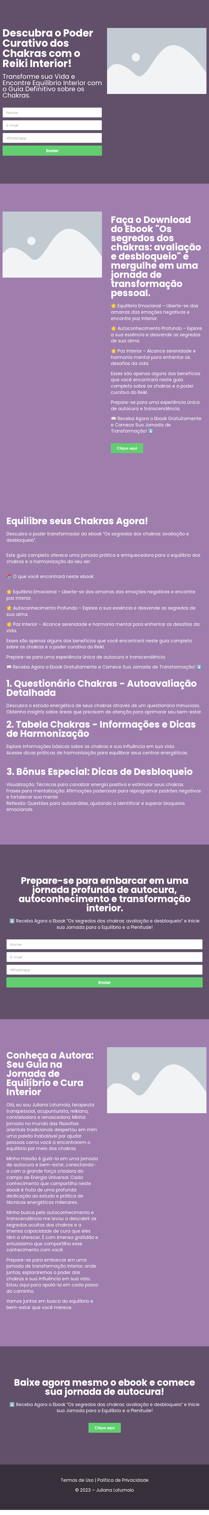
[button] (127, 448)
